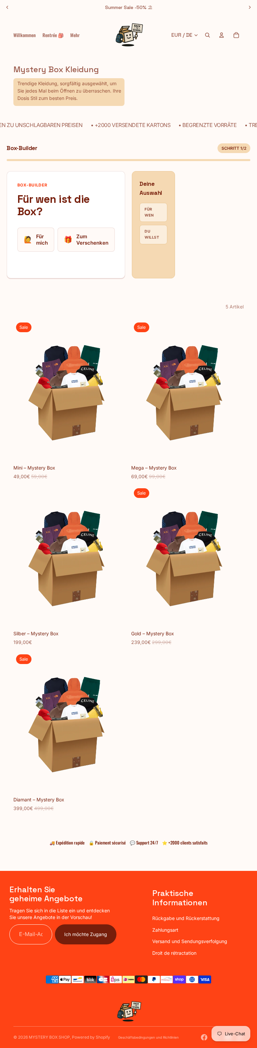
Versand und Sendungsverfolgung (189, 941)
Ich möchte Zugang (85, 934)
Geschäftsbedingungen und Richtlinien (148, 1037)
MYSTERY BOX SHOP (49, 1037)
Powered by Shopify (91, 1037)
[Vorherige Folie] (7, 7)
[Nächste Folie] (249, 7)
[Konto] (221, 35)
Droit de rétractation (174, 953)
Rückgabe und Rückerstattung (186, 918)
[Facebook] (204, 1037)
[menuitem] (75, 35)
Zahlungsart (165, 930)
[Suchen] (207, 35)
